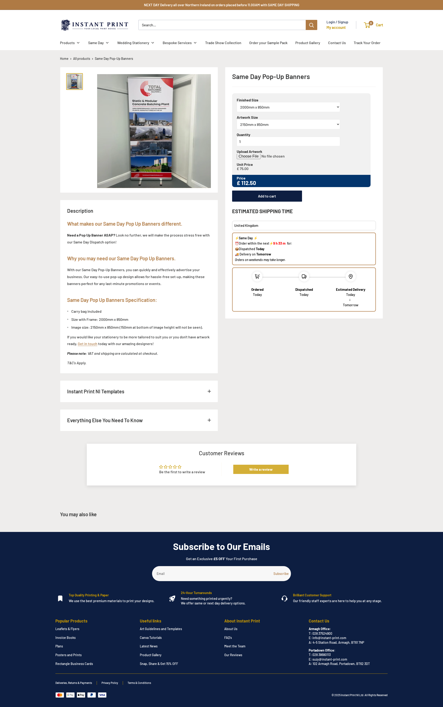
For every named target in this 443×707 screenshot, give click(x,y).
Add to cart (267, 196)
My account (336, 27)
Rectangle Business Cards (74, 664)
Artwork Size (247, 117)
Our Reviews (233, 655)
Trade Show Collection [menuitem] (223, 42)
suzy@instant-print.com (329, 659)
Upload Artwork (249, 152)
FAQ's (228, 638)
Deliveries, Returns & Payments (73, 682)
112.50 (248, 183)
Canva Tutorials (151, 638)
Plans (59, 646)
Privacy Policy (110, 682)
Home (64, 59)
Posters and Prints (68, 655)
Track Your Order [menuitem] (367, 42)
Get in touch (87, 343)
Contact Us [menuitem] (337, 42)
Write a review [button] (261, 469)
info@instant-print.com (329, 638)
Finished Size (247, 100)
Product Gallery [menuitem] (307, 42)
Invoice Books (65, 638)
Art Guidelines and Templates (161, 629)
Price (241, 178)
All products (81, 59)
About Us (230, 629)
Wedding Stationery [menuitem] (133, 42)
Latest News (149, 646)
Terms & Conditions (139, 682)
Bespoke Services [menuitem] (177, 42)
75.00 (244, 169)
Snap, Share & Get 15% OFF (159, 664)
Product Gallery (151, 655)
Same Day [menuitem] (96, 42)
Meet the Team (234, 646)
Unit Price (245, 165)
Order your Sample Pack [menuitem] (268, 42)
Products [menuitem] (67, 42)
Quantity (243, 135)
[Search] (311, 25)
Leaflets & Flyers (67, 629)
